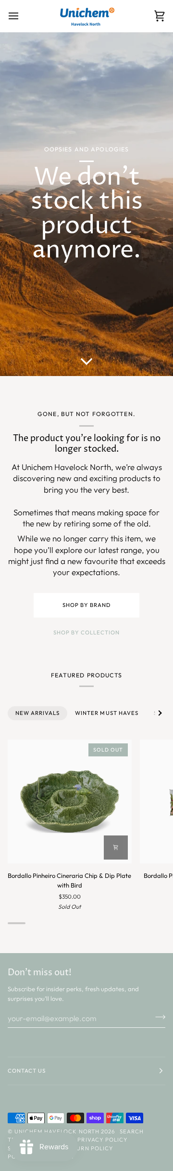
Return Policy (89, 1148)
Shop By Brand (86, 605)
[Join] (157, 1016)
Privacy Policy (102, 1139)
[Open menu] (22, 16)
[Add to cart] (116, 847)
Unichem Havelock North (56, 1131)
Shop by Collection (86, 632)
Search (132, 1131)
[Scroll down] (86, 361)
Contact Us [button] (27, 1070)
